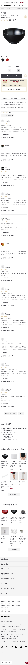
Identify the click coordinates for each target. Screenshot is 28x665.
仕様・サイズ (14, 98)
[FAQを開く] (23, 5)
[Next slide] (20, 51)
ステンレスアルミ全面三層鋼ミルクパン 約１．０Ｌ (22, 539)
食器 (22, 8)
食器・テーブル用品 (16, 8)
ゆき (6, 288)
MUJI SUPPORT (23, 620)
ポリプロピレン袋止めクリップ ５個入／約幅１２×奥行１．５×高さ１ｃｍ (5, 484)
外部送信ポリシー (15, 641)
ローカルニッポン (14, 620)
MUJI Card (15, 629)
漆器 (26, 8)
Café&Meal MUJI (11, 624)
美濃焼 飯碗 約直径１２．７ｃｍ (22, 518)
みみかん (7, 145)
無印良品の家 (3, 624)
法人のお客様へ (4, 631)
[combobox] (6, 662)
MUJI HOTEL (17, 626)
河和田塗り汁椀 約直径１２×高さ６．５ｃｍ (5, 463)
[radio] (2, 60)
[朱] (7, 60)
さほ (6, 167)
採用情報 (11, 634)
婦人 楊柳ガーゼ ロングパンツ (22, 482)
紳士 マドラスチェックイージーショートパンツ (13, 483)
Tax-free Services (12, 631)
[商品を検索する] (14, 5)
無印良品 (3, 8)
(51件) (14, 20)
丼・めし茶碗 (7, 611)
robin (6, 265)
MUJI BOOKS (10, 626)
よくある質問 (9, 621)
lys (5, 313)
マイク (6, 193)
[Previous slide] (7, 51)
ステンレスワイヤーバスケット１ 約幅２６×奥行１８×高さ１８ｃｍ (13, 540)
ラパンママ (7, 120)
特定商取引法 (23, 641)
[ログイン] (17, 5)
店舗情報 (3, 620)
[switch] (25, 16)
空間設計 (3, 621)
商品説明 (5, 98)
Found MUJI (3, 626)
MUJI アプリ (3, 629)
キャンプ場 (18, 624)
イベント (8, 620)
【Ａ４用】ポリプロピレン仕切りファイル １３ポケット (13, 464)
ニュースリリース (4, 634)
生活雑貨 (8, 8)
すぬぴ (6, 218)
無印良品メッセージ (19, 634)
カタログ (9, 629)
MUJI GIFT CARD (22, 629)
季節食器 (6, 607)
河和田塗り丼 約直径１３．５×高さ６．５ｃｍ (4, 519)
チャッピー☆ (8, 389)
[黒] (2, 60)
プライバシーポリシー (5, 641)
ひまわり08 (7, 243)
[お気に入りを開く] (20, 5)
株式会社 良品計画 (14, 636)
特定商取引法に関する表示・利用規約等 (9, 638)
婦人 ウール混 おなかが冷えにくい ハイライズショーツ (23, 464)
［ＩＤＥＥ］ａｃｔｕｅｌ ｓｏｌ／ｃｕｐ (4, 538)
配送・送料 (23, 98)
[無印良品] (5, 616)
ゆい (6, 338)
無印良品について (4, 636)
